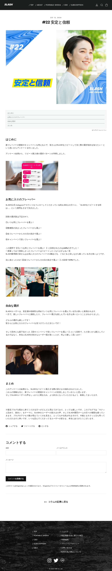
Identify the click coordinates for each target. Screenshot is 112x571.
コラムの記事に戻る (58, 501)
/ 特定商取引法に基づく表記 (71, 535)
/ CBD (65, 5)
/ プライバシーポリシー (69, 543)
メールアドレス (62, 448)
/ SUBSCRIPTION (76, 5)
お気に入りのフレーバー (16, 117)
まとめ (10, 125)
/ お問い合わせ (66, 548)
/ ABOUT (39, 5)
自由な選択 (11, 121)
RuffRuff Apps (98, 130)
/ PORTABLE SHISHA (52, 5)
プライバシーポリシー (58, 486)
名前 (7, 448)
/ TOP (31, 5)
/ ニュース (64, 531)
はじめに (11, 113)
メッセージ (10, 460)
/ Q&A (35, 548)
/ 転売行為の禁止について (70, 552)
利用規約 (75, 486)
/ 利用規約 (64, 539)
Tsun (105, 130)
